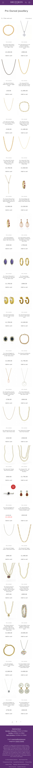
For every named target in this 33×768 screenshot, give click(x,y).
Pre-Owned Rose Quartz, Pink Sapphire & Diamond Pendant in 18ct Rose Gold (9, 393)
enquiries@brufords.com (18, 739)
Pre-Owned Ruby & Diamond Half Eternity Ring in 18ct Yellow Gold (8, 238)
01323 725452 (20, 741)
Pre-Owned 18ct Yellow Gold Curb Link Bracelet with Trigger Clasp (8, 46)
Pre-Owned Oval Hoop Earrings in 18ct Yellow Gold (8, 316)
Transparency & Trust (7, 762)
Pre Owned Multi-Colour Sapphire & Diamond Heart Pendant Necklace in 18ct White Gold (24, 665)
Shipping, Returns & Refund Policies (21, 764)
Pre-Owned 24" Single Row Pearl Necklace (9, 469)
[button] (3, 2)
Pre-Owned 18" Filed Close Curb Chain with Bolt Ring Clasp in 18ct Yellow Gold (24, 162)
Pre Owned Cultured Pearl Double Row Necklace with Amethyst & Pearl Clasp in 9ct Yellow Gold (8, 589)
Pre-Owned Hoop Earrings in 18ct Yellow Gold (24, 277)
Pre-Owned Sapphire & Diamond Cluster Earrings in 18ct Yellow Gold (9, 354)
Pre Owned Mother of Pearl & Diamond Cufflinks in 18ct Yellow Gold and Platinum (24, 704)
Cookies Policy (8, 764)
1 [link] (12, 721)
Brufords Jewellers (13, 759)
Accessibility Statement (19, 762)
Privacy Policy (28, 762)
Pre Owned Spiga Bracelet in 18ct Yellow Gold (8, 665)
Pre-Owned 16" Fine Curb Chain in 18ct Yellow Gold (9, 431)
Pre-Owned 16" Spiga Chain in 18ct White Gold (9, 549)
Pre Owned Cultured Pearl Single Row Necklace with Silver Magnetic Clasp (24, 588)
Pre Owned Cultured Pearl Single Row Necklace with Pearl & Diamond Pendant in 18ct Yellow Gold (9, 628)
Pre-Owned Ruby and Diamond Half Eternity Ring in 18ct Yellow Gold (24, 200)
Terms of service (12, 766)
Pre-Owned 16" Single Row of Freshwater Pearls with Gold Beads (9, 123)
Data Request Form (23, 759)
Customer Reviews (21, 766)
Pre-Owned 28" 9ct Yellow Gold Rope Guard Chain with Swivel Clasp (24, 84)
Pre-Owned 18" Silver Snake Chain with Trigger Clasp (9, 84)
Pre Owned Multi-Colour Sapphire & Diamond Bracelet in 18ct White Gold (24, 627)
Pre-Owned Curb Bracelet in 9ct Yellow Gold (24, 354)
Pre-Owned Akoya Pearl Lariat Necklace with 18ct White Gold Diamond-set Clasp (9, 200)
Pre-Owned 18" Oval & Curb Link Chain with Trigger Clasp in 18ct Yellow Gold (9, 162)
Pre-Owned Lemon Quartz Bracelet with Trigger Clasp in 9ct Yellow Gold (24, 123)
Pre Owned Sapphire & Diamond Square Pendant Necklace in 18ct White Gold (9, 704)
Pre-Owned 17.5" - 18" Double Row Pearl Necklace (24, 470)
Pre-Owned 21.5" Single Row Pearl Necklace (24, 431)
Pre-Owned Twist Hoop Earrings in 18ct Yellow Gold (24, 316)
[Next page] (20, 721)
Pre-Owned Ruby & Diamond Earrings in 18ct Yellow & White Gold (24, 509)
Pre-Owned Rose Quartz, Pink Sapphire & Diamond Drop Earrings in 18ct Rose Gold (24, 239)
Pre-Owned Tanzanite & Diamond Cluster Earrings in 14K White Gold (9, 277)
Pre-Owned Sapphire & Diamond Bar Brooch (8, 508)
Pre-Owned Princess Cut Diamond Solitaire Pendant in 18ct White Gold (24, 46)
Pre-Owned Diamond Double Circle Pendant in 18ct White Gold (24, 393)
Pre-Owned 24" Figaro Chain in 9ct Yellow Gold (24, 549)
